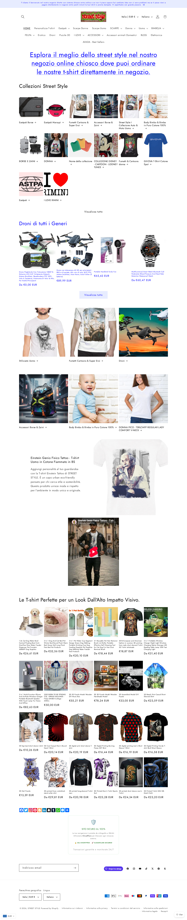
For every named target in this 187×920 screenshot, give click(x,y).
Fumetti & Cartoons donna (129, 163)
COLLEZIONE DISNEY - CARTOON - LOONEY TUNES (106, 164)
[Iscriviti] (74, 868)
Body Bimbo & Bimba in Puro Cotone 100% (155, 124)
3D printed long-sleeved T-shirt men (81, 792)
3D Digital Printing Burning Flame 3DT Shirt (104, 747)
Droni (122, 360)
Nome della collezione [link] (80, 161)
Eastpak (23, 200)
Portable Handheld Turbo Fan (105, 272)
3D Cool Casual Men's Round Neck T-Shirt (55, 747)
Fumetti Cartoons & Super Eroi (79, 124)
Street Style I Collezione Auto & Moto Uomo (128, 125)
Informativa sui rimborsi (72, 908)
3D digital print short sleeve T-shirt (80, 747)
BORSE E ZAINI (27, 161)
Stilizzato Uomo (27, 360)
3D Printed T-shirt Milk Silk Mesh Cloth (154, 792)
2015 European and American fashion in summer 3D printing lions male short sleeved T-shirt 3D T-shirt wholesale (130, 644)
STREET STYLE (34, 908)
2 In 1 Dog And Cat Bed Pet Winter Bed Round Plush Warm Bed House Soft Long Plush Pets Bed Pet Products (56, 644)
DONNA (48, 161)
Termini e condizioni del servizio (125, 908)
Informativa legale (149, 911)
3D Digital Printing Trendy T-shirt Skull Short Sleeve (154, 747)
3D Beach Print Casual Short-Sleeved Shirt (155, 696)
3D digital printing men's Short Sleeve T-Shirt (130, 747)
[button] (22, 16)
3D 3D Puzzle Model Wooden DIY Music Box (80, 696)
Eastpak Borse (26, 122)
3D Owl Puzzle (25, 791)
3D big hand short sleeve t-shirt (31, 746)
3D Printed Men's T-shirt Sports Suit (106, 792)
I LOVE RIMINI (51, 200)
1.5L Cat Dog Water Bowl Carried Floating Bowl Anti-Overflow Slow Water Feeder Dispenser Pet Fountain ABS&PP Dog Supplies (30, 645)
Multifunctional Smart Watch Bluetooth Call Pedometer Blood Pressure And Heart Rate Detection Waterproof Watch (148, 274)
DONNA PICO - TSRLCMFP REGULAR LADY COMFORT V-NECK (141, 429)
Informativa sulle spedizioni (156, 908)
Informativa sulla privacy (97, 908)
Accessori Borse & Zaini (103, 124)
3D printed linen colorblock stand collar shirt (54, 792)
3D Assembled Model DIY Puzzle (129, 696)
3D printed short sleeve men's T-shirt (130, 792)
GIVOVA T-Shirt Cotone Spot (156, 163)
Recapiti (164, 911)
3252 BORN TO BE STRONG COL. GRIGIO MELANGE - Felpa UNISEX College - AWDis (55, 698)
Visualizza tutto (93, 211)
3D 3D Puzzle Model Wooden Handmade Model (105, 696)
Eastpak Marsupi (52, 122)
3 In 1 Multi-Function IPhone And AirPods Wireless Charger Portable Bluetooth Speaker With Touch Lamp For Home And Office (31, 699)
